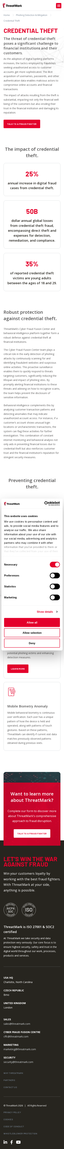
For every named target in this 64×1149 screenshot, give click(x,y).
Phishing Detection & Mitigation (31, 15)
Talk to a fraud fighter (22, 124)
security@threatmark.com (18, 1062)
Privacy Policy (12, 1112)
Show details (45, 611)
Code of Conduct (14, 1126)
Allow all (32, 622)
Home (7, 15)
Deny (32, 643)
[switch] (55, 575)
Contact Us (10, 1087)
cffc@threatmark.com (16, 1036)
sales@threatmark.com (17, 1023)
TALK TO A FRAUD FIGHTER (32, 833)
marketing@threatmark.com (20, 1049)
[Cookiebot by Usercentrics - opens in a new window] (45, 503)
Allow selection (32, 632)
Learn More (18, 668)
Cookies (8, 1119)
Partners (9, 1080)
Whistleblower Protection (20, 1133)
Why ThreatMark (13, 1073)
